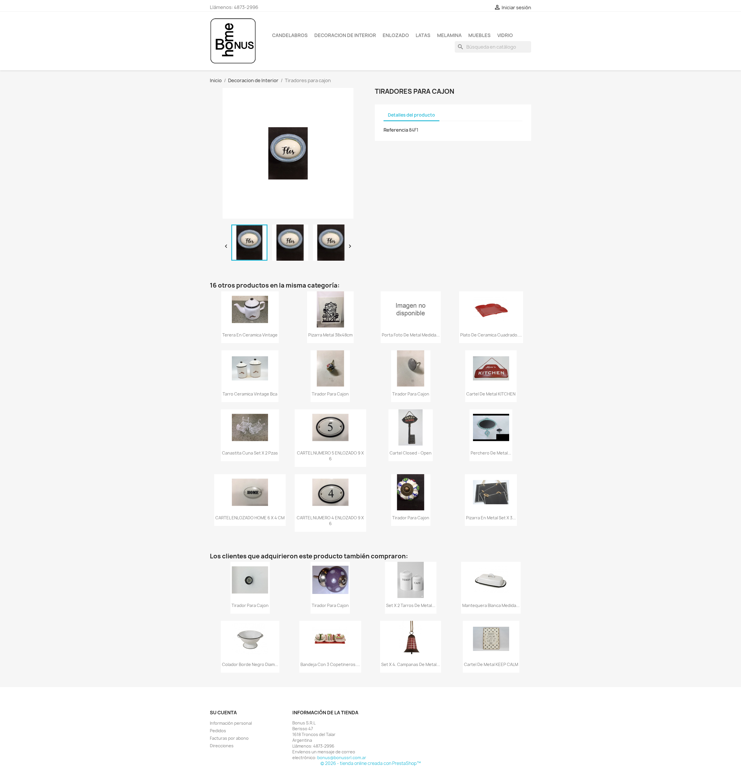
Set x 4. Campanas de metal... (410, 664)
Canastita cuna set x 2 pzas (250, 453)
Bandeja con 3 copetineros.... (330, 664)
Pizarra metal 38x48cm (330, 335)
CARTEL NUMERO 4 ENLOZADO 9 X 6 (330, 520)
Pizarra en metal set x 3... (491, 517)
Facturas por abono (229, 738)
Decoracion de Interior (345, 35)
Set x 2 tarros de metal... (410, 605)
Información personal (231, 723)
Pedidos (218, 730)
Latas (423, 35)
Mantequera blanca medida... (491, 605)
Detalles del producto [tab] (411, 115)
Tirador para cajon (330, 394)
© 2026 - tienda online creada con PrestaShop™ (370, 763)
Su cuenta (223, 712)
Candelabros (290, 35)
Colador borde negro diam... (250, 664)
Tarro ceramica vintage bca (250, 394)
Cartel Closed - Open (411, 453)
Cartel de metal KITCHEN (491, 394)
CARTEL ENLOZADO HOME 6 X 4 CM (250, 517)
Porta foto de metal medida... (411, 335)
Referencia (396, 130)
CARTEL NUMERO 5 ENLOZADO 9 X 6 (330, 455)
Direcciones (222, 745)
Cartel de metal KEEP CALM (491, 664)
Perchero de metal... (491, 453)
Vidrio (505, 35)
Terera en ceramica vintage (250, 335)
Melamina (449, 35)
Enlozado (396, 35)
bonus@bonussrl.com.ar (341, 757)
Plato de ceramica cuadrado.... (491, 335)
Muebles (479, 35)
